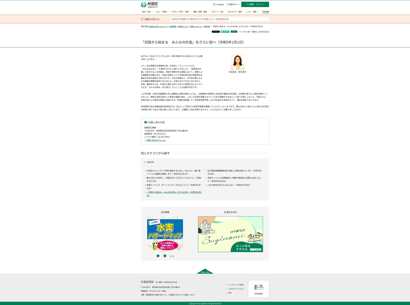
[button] (218, 4)
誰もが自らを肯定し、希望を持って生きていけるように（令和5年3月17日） (174, 179)
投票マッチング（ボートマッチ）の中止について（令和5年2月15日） (174, 186)
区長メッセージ (196, 26)
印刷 (235, 31)
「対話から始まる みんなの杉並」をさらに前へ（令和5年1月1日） (174, 194)
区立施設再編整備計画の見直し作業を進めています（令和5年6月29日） (235, 172)
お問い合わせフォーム (156, 140)
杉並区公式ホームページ (158, 26)
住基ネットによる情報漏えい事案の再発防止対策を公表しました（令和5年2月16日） (234, 179)
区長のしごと (183, 26)
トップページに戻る (236, 284)
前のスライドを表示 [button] (158, 255)
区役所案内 (258, 293)
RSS (230, 292)
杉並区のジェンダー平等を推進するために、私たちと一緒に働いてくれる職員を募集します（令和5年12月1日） (173, 172)
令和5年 (207, 26)
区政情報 (172, 26)
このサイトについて (236, 288)
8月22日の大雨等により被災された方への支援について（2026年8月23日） (201, 19)
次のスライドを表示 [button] (164, 255)
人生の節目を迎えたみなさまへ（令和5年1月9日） (229, 184)
